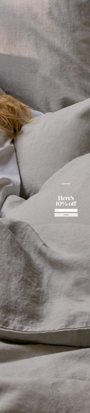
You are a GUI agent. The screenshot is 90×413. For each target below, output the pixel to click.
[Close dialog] (87, 2)
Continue (66, 215)
